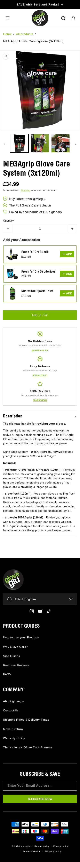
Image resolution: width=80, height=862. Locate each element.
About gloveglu (13, 701)
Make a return (13, 729)
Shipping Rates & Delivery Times (26, 719)
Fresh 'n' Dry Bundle (35, 252)
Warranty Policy (14, 738)
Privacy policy (60, 846)
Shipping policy (53, 851)
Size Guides (11, 656)
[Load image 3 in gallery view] (60, 143)
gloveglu (26, 846)
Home (7, 34)
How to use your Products (21, 637)
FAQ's (7, 674)
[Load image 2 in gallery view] (40, 143)
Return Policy (40, 375)
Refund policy (41, 846)
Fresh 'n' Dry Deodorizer (38, 271)
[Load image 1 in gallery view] (19, 143)
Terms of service (31, 851)
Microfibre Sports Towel (38, 291)
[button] (63, 18)
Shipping (25, 190)
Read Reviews (40, 400)
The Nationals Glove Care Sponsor (27, 747)
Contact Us (11, 710)
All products (24, 34)
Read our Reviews (16, 665)
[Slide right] (75, 144)
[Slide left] (4, 144)
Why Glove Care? (15, 646)
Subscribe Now (40, 799)
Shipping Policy (40, 350)
